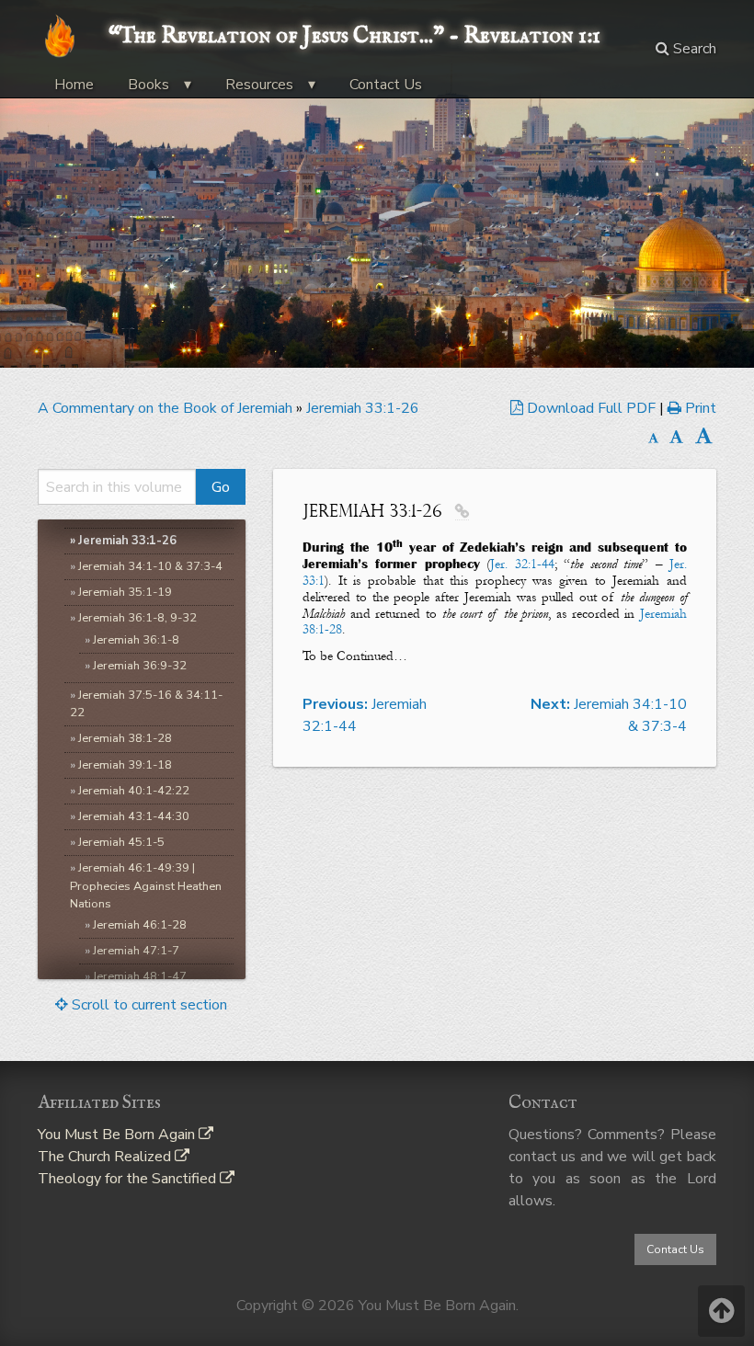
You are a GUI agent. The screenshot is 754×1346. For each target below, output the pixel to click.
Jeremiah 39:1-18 (125, 765)
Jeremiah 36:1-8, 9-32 (137, 618)
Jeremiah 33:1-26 (362, 408)
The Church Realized (106, 1156)
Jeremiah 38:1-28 (125, 738)
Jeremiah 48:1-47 (140, 976)
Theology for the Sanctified (129, 1179)
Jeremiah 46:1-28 (140, 925)
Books (148, 84)
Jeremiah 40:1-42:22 (133, 790)
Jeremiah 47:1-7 (136, 950)
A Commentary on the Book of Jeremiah (165, 408)
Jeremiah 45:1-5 (121, 842)
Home (74, 84)
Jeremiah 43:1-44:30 (133, 816)
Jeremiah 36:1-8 (136, 640)
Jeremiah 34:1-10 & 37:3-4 (150, 566)
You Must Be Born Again (118, 1134)
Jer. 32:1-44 (522, 564)
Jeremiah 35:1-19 (125, 592)
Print (698, 408)
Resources (259, 84)
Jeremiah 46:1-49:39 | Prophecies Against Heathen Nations (146, 885)
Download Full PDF (591, 408)
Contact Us (385, 84)
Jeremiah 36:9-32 (140, 665)
